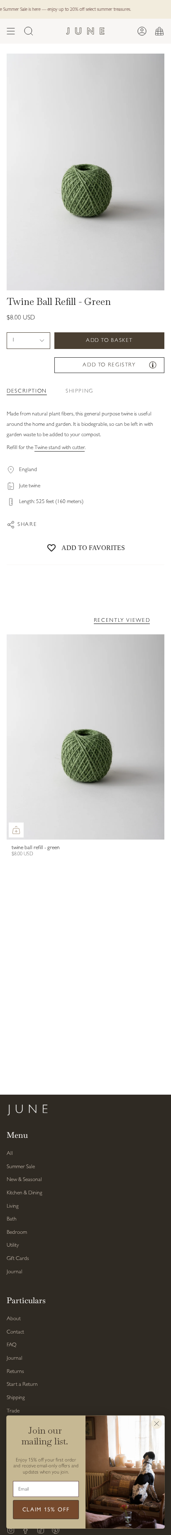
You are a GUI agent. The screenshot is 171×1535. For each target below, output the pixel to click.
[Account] (142, 31)
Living (13, 1206)
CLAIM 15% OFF (46, 1509)
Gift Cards (18, 1258)
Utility (13, 1245)
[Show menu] (11, 31)
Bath (12, 1219)
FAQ (12, 1345)
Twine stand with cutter (59, 447)
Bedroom (17, 1232)
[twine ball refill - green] (85, 737)
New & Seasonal (24, 1179)
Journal (14, 1272)
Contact (15, 1332)
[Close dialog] (156, 1423)
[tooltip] (152, 364)
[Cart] (159, 31)
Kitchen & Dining (24, 1193)
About (14, 1318)
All (10, 1153)
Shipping (16, 1397)
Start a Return (22, 1384)
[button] (29, 31)
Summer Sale (21, 1166)
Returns (15, 1371)
